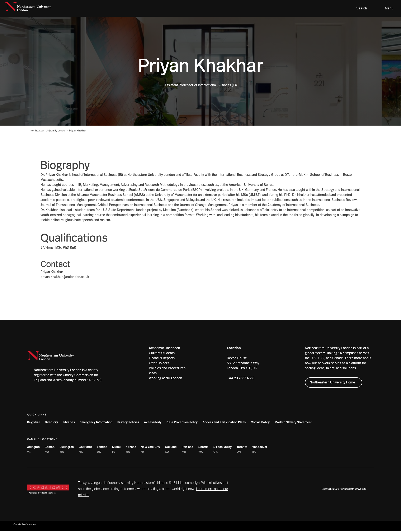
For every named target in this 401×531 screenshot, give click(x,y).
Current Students (162, 353)
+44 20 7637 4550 (241, 378)
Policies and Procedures (167, 368)
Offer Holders (159, 363)
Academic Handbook (164, 348)
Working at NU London (165, 378)
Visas (153, 373)
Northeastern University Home (332, 382)
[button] (360, 8)
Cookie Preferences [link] (24, 524)
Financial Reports (162, 358)
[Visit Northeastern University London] (28, 8)
